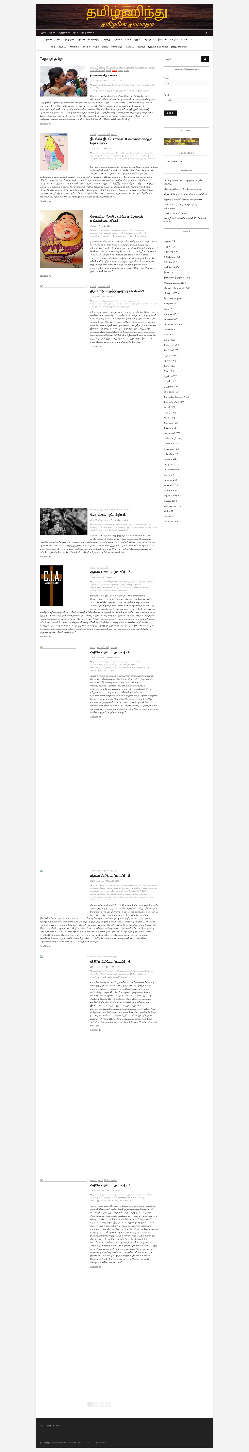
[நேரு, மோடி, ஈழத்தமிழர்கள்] (63, 521)
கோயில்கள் (74, 46)
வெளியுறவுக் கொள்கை (104, 159)
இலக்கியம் (162, 39)
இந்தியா (99, 88)
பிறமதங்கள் (149, 39)
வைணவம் (130, 46)
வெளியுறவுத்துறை (99, 153)
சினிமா (128, 39)
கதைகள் (174, 39)
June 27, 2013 (113, 657)
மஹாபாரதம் (169, 480)
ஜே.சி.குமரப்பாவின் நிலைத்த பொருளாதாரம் (183, 199)
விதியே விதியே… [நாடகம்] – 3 (110, 1185)
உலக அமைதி (115, 1198)
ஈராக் (119, 85)
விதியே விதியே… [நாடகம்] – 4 (110, 961)
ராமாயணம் (169, 485)
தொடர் (108, 70)
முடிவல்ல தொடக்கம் (103, 75)
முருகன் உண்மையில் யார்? (175, 213)
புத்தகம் (138, 39)
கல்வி (53, 46)
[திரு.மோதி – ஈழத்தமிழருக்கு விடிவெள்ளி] (63, 393)
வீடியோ (167, 511)
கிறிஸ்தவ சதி (125, 584)
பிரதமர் (111, 900)
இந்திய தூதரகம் (144, 91)
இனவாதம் (115, 584)
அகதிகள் (128, 971)
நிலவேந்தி (95, 148)
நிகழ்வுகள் (69, 39)
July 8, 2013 (112, 577)
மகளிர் (126, 70)
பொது (114, 70)
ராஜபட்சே (100, 156)
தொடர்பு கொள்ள (87, 32)
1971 (147, 527)
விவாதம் (141, 46)
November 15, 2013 (120, 520)
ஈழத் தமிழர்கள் (117, 233)
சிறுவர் (167, 371)
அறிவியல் (81, 39)
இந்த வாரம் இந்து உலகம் (114, 67)
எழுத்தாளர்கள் (64, 32)
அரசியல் (48, 39)
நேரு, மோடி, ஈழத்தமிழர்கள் (108, 514)
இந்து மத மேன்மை (179, 46)
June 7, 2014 (108, 148)
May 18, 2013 (113, 1190)
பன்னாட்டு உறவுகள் (101, 236)
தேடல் (75, 32)
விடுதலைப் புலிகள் (104, 584)
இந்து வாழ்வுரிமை (128, 156)
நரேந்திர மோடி (142, 236)
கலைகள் (86, 46)
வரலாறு (107, 39)
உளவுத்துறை (107, 91)
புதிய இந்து (169, 454)
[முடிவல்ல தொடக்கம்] (63, 81)
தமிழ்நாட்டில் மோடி (112, 301)
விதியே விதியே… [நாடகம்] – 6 (110, 652)
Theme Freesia (66, 1442)
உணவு (166, 308)
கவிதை (167, 339)
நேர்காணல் (169, 428)
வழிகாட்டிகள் (187, 39)
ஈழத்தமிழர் (146, 85)
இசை (166, 272)
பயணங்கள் (169, 443)
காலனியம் (101, 587)
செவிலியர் (125, 85)
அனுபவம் (168, 246)
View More (47, 123)
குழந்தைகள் (98, 667)
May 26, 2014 (105, 226)
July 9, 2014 (117, 80)
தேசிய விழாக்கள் (172, 402)
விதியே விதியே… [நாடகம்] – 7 (110, 571)
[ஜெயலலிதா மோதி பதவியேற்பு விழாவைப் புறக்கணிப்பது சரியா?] (63, 239)
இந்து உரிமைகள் (139, 153)
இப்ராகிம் (99, 91)
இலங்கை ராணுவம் (139, 971)
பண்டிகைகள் (170, 433)
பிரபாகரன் (128, 587)
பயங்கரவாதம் (129, 67)
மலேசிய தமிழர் (106, 85)
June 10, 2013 (113, 881)
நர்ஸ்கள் (138, 85)
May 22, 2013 (113, 967)
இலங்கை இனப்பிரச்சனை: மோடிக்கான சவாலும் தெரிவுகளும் (121, 141)
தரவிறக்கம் (169, 391)
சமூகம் (58, 39)
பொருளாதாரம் (94, 39)
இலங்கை (131, 159)
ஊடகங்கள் (169, 314)
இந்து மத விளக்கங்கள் (158, 46)
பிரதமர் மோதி (114, 236)
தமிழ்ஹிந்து (45, 1442)
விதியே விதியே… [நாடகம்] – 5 (110, 875)
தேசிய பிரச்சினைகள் (97, 70)
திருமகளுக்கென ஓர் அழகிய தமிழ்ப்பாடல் (182, 189)
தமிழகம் (100, 665)
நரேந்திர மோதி (115, 230)
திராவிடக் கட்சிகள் (108, 670)
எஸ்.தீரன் (95, 296)
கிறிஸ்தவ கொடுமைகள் (119, 590)
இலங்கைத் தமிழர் (141, 67)
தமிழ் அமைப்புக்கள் (121, 159)
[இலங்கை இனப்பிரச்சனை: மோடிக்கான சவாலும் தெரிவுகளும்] (63, 152)
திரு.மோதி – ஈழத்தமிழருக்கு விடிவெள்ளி (117, 291)
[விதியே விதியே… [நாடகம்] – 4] (63, 1063)
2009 (115, 527)
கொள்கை (96, 85)
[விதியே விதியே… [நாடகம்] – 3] (63, 1287)
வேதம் (96, 46)
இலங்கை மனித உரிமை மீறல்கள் (104, 524)
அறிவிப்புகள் (169, 256)
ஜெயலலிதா (123, 236)
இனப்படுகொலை (122, 524)
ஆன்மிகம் (118, 39)
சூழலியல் (168, 376)
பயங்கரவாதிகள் (131, 91)
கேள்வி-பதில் (117, 46)
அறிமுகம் (52, 32)
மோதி (114, 85)
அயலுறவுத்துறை (119, 91)
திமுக (106, 665)
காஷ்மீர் (95, 885)
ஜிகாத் (132, 85)
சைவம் (105, 46)
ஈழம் (145, 159)
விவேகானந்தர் (170, 506)
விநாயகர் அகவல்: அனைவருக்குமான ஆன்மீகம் (185, 194)
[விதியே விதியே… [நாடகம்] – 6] (63, 754)
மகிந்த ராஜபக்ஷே (126, 153)
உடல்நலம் (168, 303)
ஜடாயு (94, 226)
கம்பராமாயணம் (171, 324)
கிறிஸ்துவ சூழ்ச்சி (130, 582)
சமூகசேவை (169, 355)
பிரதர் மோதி (117, 156)
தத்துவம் (62, 46)
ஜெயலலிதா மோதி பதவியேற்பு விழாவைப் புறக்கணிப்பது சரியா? (116, 218)
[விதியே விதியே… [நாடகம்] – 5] (63, 891)
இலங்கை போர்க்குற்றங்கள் (118, 530)
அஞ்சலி (167, 241)
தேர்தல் (167, 407)
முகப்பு (43, 32)
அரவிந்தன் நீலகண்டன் (100, 80)
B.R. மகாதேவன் (98, 577)
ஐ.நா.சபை (110, 1195)
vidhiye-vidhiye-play (115, 582)
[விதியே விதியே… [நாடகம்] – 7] (63, 585)
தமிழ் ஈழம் (139, 159)
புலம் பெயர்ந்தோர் (141, 156)
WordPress (77, 1442)
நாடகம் (93, 567)
